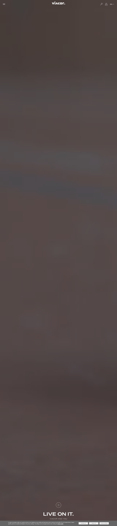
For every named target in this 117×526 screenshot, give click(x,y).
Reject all (94, 523)
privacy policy (60, 523)
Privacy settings (104, 523)
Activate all (83, 523)
